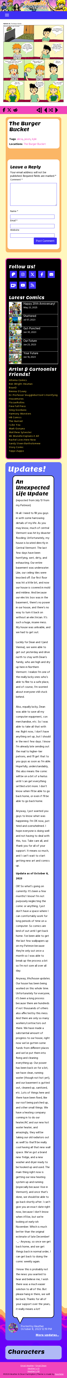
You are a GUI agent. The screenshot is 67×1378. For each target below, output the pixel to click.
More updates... (47, 1335)
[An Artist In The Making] (39, 110)
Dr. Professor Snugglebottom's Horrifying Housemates (33, 397)
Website (14, 230)
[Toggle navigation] (7, 15)
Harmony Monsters (20, 414)
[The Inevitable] (33, 62)
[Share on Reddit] (15, 110)
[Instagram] (22, 275)
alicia (20, 139)
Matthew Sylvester (20, 432)
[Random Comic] (51, 110)
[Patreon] (13, 275)
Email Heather (27, 1366)
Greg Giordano (18, 410)
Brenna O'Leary (18, 391)
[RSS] (32, 286)
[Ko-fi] (13, 286)
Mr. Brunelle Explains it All (24, 436)
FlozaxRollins (16, 403)
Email (13, 221)
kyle (34, 139)
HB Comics (15, 418)
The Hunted (16, 421)
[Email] (51, 275)
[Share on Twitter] (9, 110)
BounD (13, 388)
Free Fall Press (17, 406)
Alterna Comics (18, 380)
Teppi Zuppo (16, 451)
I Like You (15, 425)
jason (27, 139)
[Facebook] (41, 275)
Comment (16, 180)
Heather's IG (33, 1368)
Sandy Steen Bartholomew (25, 444)
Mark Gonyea (17, 429)
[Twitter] (32, 275)
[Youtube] (22, 286)
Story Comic (16, 447)
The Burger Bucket (35, 144)
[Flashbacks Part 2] (45, 110)
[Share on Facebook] (4, 110)
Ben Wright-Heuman (21, 384)
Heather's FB (33, 1371)
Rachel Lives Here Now (22, 440)
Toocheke (59, 1374)
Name (14, 211)
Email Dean (41, 1366)
